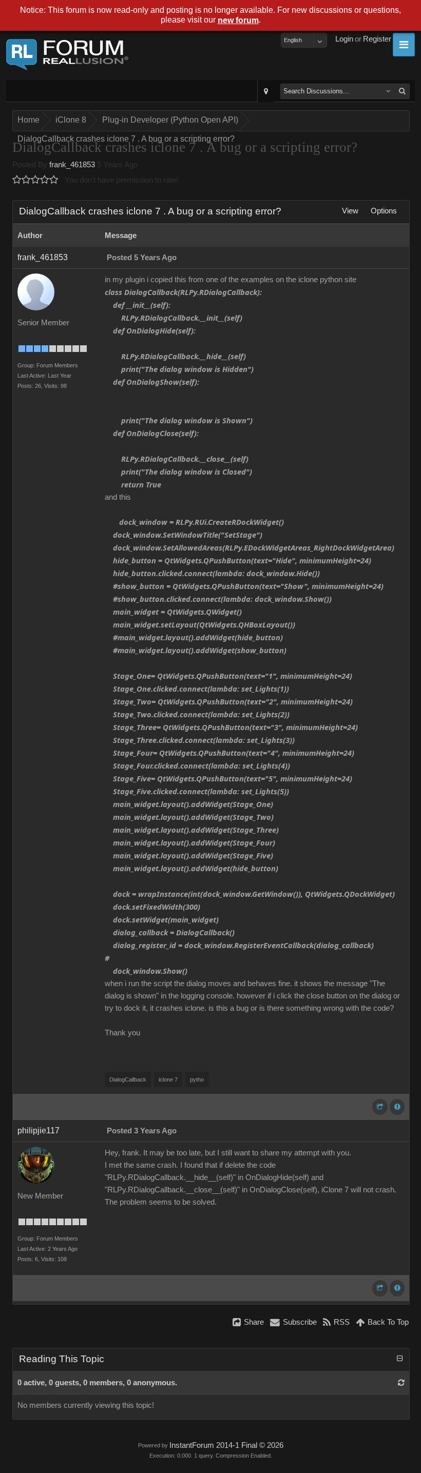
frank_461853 (72, 165)
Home (28, 119)
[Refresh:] (401, 1383)
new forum (238, 20)
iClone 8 (70, 119)
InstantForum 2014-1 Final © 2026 (226, 1445)
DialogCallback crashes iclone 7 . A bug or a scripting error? (126, 138)
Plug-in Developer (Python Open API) (170, 119)
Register (377, 39)
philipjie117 (38, 1130)
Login (344, 39)
